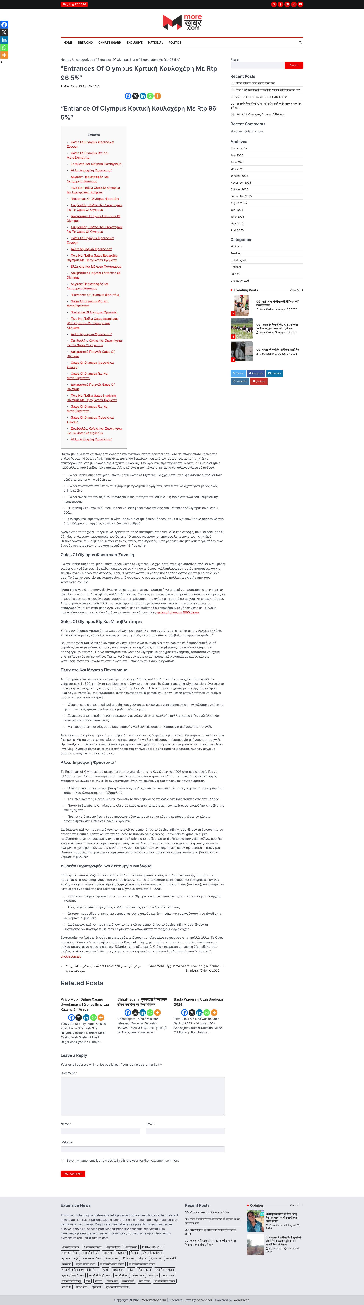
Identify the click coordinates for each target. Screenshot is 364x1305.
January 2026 (239, 175)
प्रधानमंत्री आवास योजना (112, 1264)
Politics (175, 42)
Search (235, 59)
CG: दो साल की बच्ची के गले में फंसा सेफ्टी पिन (253, 83)
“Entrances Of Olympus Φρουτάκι (95, 199)
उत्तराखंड (121, 1252)
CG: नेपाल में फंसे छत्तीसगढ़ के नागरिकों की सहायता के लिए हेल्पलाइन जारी (265, 89)
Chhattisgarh (109, 42)
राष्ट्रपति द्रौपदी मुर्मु (71, 1281)
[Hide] (1, 62)
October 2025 (239, 189)
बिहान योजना (145, 1269)
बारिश (131, 1269)
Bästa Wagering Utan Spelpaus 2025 (199, 1001)
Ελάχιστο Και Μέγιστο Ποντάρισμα (96, 164)
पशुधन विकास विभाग (85, 1264)
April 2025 (237, 230)
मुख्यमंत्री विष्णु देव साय (73, 1275)
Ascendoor (204, 1300)
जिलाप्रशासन (112, 1258)
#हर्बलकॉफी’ (131, 1247)
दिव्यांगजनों (156, 1258)
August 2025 (239, 202)
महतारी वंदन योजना (165, 1269)
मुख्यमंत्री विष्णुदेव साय (99, 1275)
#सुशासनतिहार (113, 1247)
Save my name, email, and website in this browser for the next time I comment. (123, 1160)
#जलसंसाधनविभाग (92, 1247)
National (155, 42)
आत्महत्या (108, 1252)
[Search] (300, 42)
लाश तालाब (144, 1281)
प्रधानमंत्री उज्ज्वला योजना (142, 1264)
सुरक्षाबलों (96, 1287)
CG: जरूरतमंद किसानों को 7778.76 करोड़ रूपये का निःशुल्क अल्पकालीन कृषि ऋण (277, 303)
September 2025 (241, 196)
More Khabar (71, 86)
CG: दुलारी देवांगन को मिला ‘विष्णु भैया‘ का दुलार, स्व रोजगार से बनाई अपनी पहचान (281, 1217)
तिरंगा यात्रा (128, 1258)
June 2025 (237, 216)
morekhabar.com (154, 1300)
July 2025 (237, 209)
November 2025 (241, 182)
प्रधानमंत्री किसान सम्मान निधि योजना (80, 1269)
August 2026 (239, 148)
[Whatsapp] (150, 96)
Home (68, 42)
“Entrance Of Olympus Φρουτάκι (94, 312)
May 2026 (237, 168)
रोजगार (98, 1281)
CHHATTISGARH (152, 1247)
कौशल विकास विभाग (152, 1252)
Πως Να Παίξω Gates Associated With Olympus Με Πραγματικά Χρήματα (93, 323)
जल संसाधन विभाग (92, 1258)
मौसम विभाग (138, 1275)
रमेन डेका (153, 1275)
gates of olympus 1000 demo (178, 612)
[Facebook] (128, 96)
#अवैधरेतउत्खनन (70, 1247)
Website (66, 1142)
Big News (236, 246)
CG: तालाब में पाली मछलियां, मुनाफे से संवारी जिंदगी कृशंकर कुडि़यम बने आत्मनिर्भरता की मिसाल (283, 1241)
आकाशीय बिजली (91, 1252)
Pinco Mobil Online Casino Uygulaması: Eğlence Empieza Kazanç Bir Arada (85, 1004)
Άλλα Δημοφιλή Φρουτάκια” (91, 170)
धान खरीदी (171, 1258)
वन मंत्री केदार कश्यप (165, 1281)
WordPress (241, 1300)
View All (295, 289)
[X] (135, 96)
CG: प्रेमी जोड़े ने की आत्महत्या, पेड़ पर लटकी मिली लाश (257, 114)
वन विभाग (66, 1287)
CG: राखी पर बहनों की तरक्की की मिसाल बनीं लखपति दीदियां (259, 96)
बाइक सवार (118, 1269)
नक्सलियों (66, 1264)
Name (66, 1124)
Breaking (85, 42)
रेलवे (88, 1281)
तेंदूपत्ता (142, 1258)
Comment (69, 1073)
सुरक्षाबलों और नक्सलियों (117, 1287)
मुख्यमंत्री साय (121, 1275)
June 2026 (237, 161)
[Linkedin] (143, 96)
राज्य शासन (168, 1275)
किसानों (134, 1252)
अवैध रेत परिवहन (70, 1252)
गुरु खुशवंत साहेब (70, 1258)
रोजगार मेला (112, 1281)
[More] (157, 96)
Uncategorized (71, 956)
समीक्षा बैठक (81, 1287)
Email (151, 1124)
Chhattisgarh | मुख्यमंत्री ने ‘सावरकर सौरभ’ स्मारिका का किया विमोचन (142, 1001)
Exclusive (135, 42)
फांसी (105, 1269)
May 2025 (237, 223)
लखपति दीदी (128, 1281)
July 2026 (237, 155)
